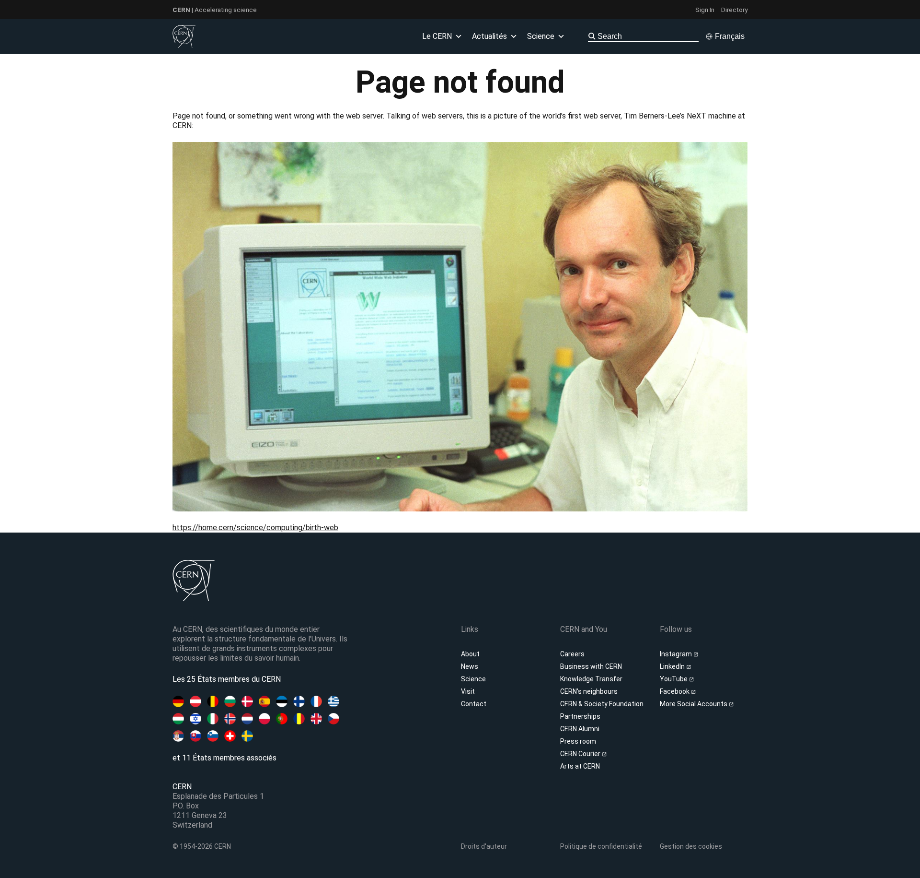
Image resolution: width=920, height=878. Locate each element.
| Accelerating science (214, 9)
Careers (572, 654)
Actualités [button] (489, 36)
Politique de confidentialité (601, 846)
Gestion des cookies (691, 846)
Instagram (676, 654)
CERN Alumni (579, 729)
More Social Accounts (694, 704)
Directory (734, 9)
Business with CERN (591, 666)
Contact (473, 704)
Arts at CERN (580, 766)
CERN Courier (581, 754)
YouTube (674, 679)
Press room (578, 741)
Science (473, 679)
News (469, 666)
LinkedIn (673, 666)
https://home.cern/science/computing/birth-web (255, 527)
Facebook (675, 691)
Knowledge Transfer (591, 679)
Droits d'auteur (484, 846)
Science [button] (540, 36)
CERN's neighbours (589, 691)
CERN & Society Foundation (602, 704)
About (470, 654)
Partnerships (580, 716)
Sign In (704, 9)
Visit (468, 691)
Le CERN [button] (437, 36)
